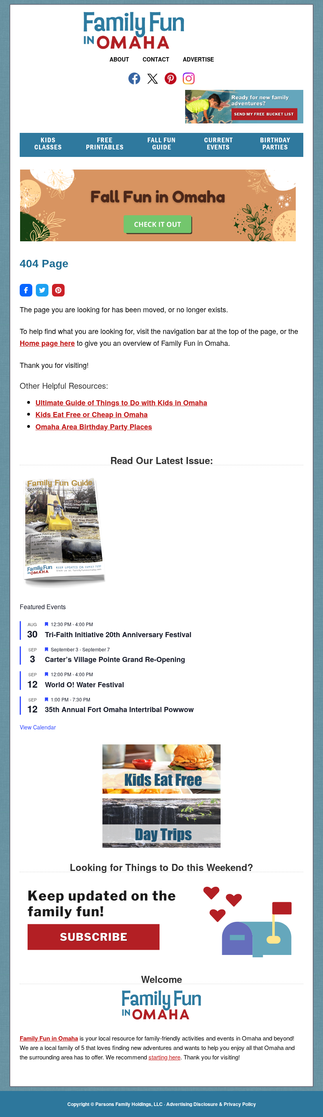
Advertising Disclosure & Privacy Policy (211, 1104)
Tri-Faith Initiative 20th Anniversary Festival (118, 634)
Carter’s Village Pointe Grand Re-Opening (115, 659)
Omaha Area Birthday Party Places (93, 426)
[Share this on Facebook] (26, 290)
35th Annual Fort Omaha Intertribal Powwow (119, 709)
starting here (164, 1057)
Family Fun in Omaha (161, 30)
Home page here (47, 343)
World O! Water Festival (84, 684)
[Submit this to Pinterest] (58, 290)
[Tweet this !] (42, 290)
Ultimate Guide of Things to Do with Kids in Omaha (121, 402)
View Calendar (38, 727)
